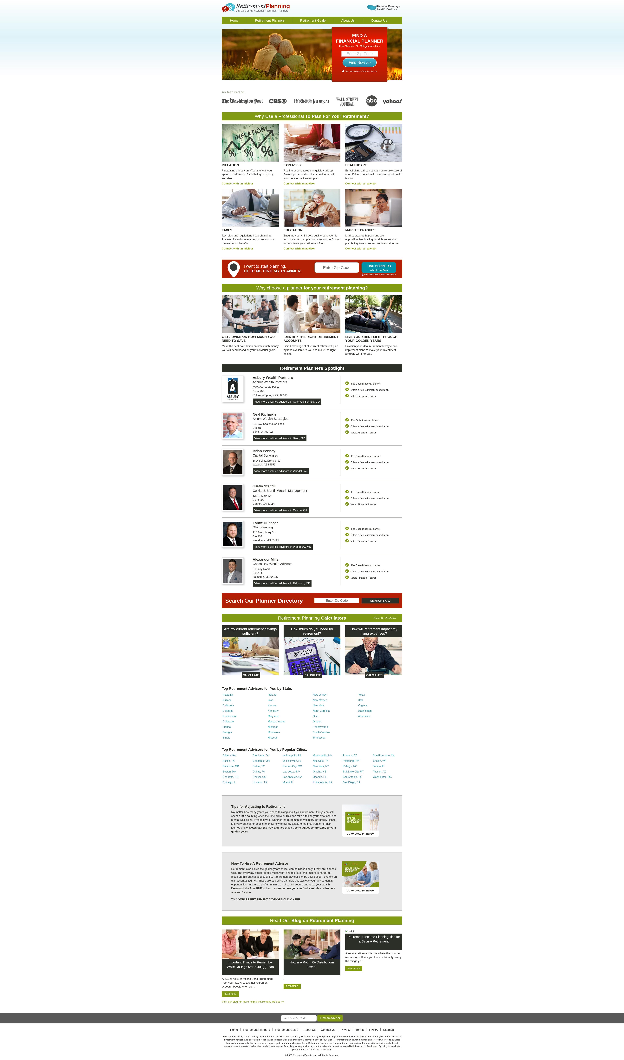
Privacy (345, 1029)
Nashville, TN (321, 760)
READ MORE (230, 994)
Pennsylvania (321, 727)
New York (318, 705)
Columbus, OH (261, 760)
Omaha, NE (319, 771)
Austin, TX (229, 760)
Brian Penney (264, 451)
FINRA (373, 1029)
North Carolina (321, 710)
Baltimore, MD (231, 766)
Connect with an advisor (237, 183)
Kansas (272, 705)
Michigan (273, 727)
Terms (360, 1029)
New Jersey (319, 694)
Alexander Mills (266, 559)
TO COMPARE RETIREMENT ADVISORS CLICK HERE (265, 899)
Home (234, 20)
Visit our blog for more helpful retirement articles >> (253, 1001)
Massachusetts (276, 721)
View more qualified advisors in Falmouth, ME (282, 583)
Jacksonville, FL (292, 760)
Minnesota (274, 732)
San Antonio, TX (352, 777)
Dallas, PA (259, 771)
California (228, 705)
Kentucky (273, 710)
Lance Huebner (265, 523)
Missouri (273, 737)
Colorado (228, 710)
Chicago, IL (229, 782)
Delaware (228, 721)
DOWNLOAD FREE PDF (360, 833)
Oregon (317, 721)
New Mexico (320, 700)
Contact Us (379, 20)
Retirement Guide (313, 20)
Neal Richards (264, 414)
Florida (227, 727)
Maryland (273, 716)
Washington (365, 710)
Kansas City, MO (292, 766)
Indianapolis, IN (292, 755)
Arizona (227, 700)
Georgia (227, 732)
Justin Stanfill (264, 486)
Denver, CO (259, 777)
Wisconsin (364, 716)
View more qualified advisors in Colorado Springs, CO (287, 401)
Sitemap (388, 1029)
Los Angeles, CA (292, 777)
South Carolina (321, 732)
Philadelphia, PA (322, 782)
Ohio (315, 716)
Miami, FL (288, 782)
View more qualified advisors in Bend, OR (279, 438)
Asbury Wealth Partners (273, 378)
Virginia (362, 705)
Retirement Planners (270, 20)
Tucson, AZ (379, 771)
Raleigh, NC (350, 766)
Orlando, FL (319, 777)
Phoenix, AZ (350, 755)
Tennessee (319, 737)
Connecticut (229, 716)
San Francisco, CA (384, 755)
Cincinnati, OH (261, 755)
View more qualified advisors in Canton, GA (280, 510)
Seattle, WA (379, 760)
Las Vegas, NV (291, 771)
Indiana (272, 694)
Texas (361, 694)
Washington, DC (382, 777)
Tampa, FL (379, 766)
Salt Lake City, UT (353, 771)
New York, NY (321, 766)
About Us (348, 20)
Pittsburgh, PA (351, 760)
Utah (361, 700)
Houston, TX (260, 782)
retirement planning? (345, 287)
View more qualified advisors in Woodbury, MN (282, 546)
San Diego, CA (351, 782)
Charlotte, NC (230, 777)
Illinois (226, 737)
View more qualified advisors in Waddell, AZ (280, 471)
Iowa (270, 700)
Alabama (228, 694)
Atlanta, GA (229, 755)
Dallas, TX (259, 766)
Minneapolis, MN (322, 755)
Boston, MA (229, 771)
